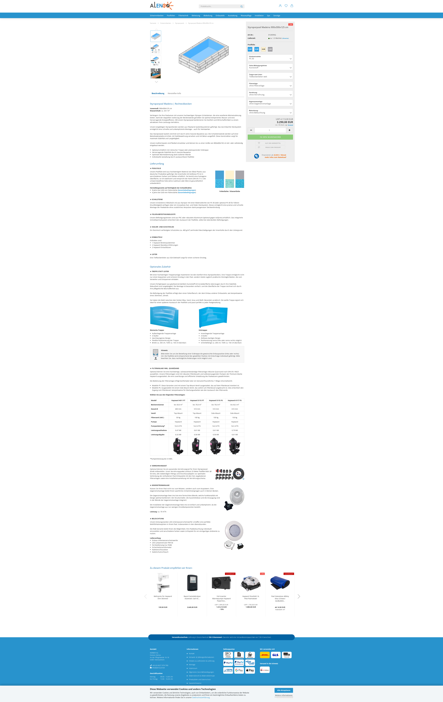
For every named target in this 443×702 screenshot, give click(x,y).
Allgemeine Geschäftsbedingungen (201, 672)
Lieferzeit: (252, 38)
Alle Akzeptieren (283, 690)
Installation (259, 15)
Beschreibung (158, 93)
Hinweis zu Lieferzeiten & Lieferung (201, 661)
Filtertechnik (183, 15)
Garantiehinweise (195, 683)
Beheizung (196, 15)
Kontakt (192, 653)
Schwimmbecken (156, 15)
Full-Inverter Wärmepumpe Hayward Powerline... (221, 598)
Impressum (193, 668)
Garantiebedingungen (186, 190)
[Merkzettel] (286, 7)
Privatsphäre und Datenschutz (200, 679)
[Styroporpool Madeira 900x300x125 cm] (203, 55)
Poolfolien (171, 15)
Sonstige (276, 15)
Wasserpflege (246, 15)
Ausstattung (232, 15)
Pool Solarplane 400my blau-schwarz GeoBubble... (280, 598)
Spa (268, 15)
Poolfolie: (251, 45)
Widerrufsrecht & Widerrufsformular (202, 676)
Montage (192, 664)
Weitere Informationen (284, 695)
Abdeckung (208, 15)
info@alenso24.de (158, 668)
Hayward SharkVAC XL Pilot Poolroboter (250, 597)
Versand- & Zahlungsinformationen (201, 657)
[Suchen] (241, 6)
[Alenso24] (162, 6)
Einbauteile (220, 15)
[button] (280, 7)
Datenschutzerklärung (201, 697)
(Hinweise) (285, 38)
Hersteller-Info (174, 93)
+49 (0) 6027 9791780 (160, 665)
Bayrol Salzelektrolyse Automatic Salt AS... (192, 597)
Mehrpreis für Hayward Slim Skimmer (163, 597)
